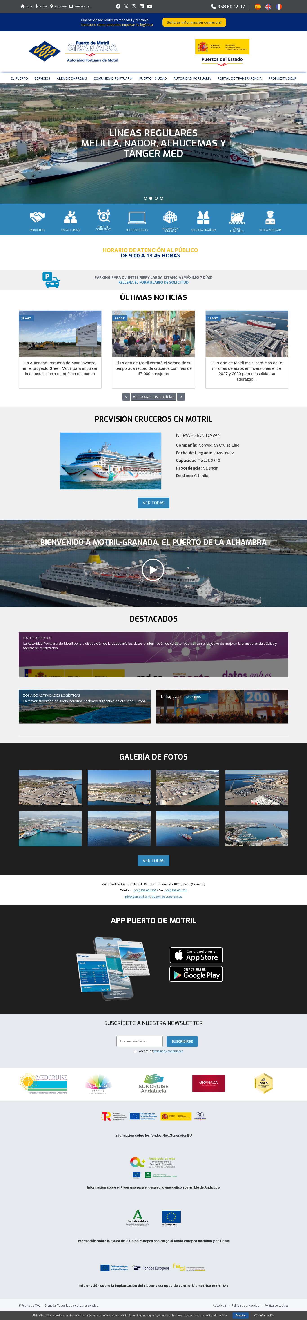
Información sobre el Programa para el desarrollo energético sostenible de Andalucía (153, 1187)
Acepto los (161, 1051)
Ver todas (154, 503)
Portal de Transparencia (240, 78)
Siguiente (181, 397)
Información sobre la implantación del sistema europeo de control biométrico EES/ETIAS (153, 1285)
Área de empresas (72, 78)
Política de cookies (276, 1305)
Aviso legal (220, 1305)
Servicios (42, 78)
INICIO (29, 6)
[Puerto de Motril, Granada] (154, 569)
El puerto (19, 78)
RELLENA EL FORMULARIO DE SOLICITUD (153, 282)
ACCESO (43, 6)
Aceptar (240, 1315)
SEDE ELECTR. (82, 6)
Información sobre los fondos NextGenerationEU (153, 1135)
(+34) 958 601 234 (176, 890)
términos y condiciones (168, 1051)
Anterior (126, 397)
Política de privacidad (245, 1305)
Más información (264, 1315)
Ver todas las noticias (153, 396)
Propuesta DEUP (282, 78)
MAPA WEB (60, 6)
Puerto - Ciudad (153, 78)
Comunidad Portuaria (113, 78)
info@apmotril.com (137, 897)
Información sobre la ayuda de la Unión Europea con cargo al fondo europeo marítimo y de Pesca (153, 1241)
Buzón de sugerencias (167, 897)
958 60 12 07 (231, 7)
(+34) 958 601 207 (145, 890)
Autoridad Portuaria (192, 78)
